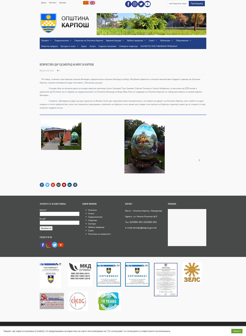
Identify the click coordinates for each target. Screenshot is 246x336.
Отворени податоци (128, 46)
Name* (43, 210)
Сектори (92, 223)
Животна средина (49, 46)
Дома (43, 2)
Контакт (52, 2)
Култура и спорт (68, 46)
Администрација (113, 40)
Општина (92, 210)
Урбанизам (165, 40)
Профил (45, 40)
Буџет (84, 46)
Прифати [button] (237, 331)
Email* (43, 218)
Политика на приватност (99, 234)
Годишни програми (107, 46)
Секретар (92, 220)
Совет (151, 40)
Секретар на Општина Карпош (88, 40)
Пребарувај (197, 3)
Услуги (93, 46)
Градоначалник (62, 40)
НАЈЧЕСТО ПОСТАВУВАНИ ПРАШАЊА (159, 46)
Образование (182, 40)
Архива (62, 2)
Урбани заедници (135, 40)
